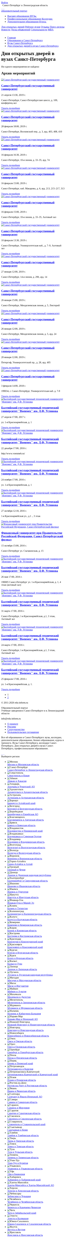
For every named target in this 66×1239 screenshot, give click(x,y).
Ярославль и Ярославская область (25, 1235)
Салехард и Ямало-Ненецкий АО (24, 1096)
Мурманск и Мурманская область (25, 1008)
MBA (51, 29)
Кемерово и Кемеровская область (24, 925)
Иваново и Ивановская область (23, 886)
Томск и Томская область (20, 1146)
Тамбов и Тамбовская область (23, 1135)
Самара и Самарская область (22, 1102)
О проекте (12, 724)
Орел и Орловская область (21, 1047)
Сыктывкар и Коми (17, 1130)
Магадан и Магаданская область (24, 980)
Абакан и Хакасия (16, 781)
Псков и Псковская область (21, 1080)
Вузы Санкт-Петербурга (20, 43)
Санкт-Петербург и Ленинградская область (30, 770)
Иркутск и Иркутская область (23, 897)
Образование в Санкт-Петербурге (25, 40)
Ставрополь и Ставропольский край (26, 1124)
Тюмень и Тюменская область (23, 1157)
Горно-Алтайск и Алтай (20, 864)
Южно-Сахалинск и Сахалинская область (29, 1224)
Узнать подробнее (10, 108)
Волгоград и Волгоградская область (26, 847)
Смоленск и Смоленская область (24, 1118)
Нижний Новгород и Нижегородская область (31, 1024)
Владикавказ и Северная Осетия (24, 836)
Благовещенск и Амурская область (25, 820)
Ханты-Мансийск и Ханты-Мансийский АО (30, 1185)
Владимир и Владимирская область (26, 842)
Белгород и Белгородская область (24, 808)
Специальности (39, 29)
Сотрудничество (16, 729)
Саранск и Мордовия (18, 1107)
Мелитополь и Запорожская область (26, 1002)
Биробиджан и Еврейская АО (22, 814)
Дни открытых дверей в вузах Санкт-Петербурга (32, 46)
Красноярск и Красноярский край (25, 947)
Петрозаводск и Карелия (20, 1069)
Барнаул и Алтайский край (21, 803)
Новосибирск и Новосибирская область (28, 1035)
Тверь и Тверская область (20, 1141)
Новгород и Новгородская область (25, 1030)
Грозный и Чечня (16, 869)
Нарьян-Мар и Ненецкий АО (22, 1019)
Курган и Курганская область (22, 952)
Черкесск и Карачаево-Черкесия (24, 1207)
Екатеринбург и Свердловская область (27, 880)
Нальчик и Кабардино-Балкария (24, 1013)
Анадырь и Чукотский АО (21, 786)
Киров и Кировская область (22, 930)
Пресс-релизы (57, 27)
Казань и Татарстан (17, 908)
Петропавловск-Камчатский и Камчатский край (32, 1074)
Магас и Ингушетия (17, 986)
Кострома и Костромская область (24, 936)
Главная (11, 37)
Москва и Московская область (23, 764)
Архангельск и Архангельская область (27, 792)
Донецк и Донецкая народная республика (29, 875)
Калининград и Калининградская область (29, 914)
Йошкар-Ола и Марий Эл (20, 903)
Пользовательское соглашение (23, 732)
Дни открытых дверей (13, 27)
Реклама (11, 726)
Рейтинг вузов (32, 27)
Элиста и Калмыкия (17, 1218)
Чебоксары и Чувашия (19, 1196)
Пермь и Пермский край (20, 1063)
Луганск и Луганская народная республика (30, 975)
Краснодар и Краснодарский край (25, 941)
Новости (5, 29)
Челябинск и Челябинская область (25, 1202)
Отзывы (45, 27)
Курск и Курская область (20, 958)
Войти (4, 2)
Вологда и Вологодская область (24, 853)
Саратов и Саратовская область (23, 1113)
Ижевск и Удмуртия (17, 891)
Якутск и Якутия (16, 1229)
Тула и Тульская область (20, 1152)
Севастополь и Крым (18, 775)
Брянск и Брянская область (21, 825)
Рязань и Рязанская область (21, 1091)
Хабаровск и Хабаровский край (24, 1179)
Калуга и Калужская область (22, 919)
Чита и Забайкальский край (21, 1213)
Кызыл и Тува (14, 963)
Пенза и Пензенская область (22, 1058)
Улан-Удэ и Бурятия (17, 1163)
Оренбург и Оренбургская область (25, 1052)
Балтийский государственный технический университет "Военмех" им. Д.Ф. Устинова (30, 409)
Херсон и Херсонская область (23, 1190)
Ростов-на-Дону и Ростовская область (27, 1085)
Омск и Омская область (19, 1041)
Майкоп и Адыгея (16, 991)
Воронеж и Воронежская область (24, 858)
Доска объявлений (20, 29)
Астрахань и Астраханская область (25, 797)
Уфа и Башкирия (16, 1174)
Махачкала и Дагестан (19, 997)
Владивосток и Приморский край (25, 831)
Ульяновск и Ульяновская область (25, 1168)
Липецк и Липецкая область (22, 969)
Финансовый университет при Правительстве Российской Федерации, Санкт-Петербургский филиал (32, 536)
